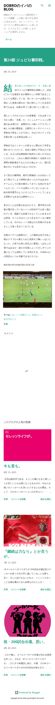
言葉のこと (37, 314)
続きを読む (46, 499)
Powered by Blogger (29, 692)
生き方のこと (10, 319)
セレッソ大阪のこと (21, 314)
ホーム (9, 39)
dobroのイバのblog (18, 7)
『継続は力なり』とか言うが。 (26, 554)
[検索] (42, 5)
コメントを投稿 (18, 499)
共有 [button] (6, 323)
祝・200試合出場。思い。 (25, 641)
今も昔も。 (13, 465)
